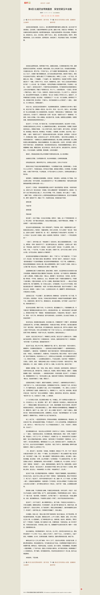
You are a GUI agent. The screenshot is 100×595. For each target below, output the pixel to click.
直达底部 (57, 15)
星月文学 (30, 3)
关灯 (42, 15)
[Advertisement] (50, 53)
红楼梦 (48, 3)
